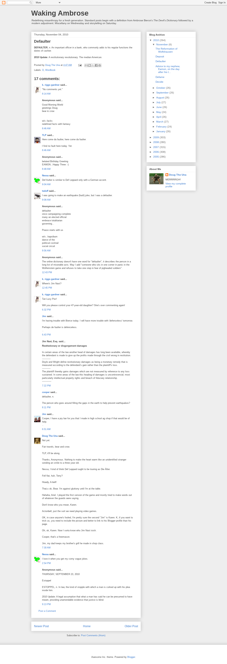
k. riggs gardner (51, 85)
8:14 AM (46, 93)
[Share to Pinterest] (99, 65)
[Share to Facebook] (96, 65)
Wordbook (50, 70)
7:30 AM (46, 547)
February (161, 126)
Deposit (160, 56)
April (159, 116)
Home (87, 626)
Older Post (131, 626)
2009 (156, 137)
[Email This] (86, 65)
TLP (44, 135)
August (160, 97)
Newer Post (41, 626)
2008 (156, 142)
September (162, 92)
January (161, 131)
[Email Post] (79, 65)
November (162, 44)
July (158, 102)
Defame (160, 77)
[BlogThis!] (89, 65)
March (160, 121)
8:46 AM (46, 128)
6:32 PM (46, 309)
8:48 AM (46, 169)
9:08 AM (46, 199)
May (159, 112)
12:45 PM (47, 287)
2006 (156, 151)
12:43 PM (47, 272)
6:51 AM (46, 429)
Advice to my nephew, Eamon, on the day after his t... (168, 69)
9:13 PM (46, 604)
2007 (156, 147)
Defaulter (161, 61)
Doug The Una (50, 436)
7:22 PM (46, 385)
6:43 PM (46, 334)
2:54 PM (46, 563)
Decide (159, 81)
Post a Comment (47, 611)
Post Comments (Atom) (93, 635)
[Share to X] (93, 65)
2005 (156, 156)
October (161, 87)
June (159, 107)
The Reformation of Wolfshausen (166, 50)
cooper (46, 392)
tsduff (45, 191)
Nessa (45, 175)
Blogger (131, 657)
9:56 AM (46, 250)
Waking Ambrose (59, 13)
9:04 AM (46, 184)
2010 (156, 40)
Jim (44, 316)
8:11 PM (46, 407)
